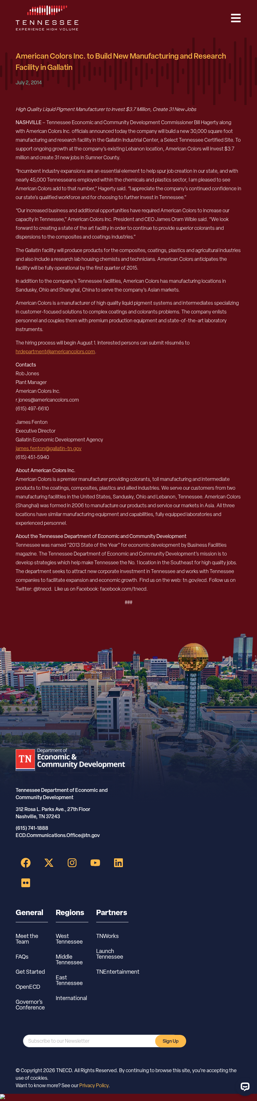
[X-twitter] (49, 863)
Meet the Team (27, 938)
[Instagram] (72, 863)
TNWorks (107, 936)
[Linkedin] (118, 863)
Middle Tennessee (69, 959)
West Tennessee (69, 938)
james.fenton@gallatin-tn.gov (48, 448)
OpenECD (28, 986)
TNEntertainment (112, 971)
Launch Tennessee (109, 953)
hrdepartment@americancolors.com (55, 351)
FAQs (22, 956)
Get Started (30, 971)
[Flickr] (26, 883)
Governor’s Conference (30, 1004)
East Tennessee (69, 980)
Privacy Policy (93, 1085)
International (71, 998)
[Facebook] (26, 863)
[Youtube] (95, 863)
